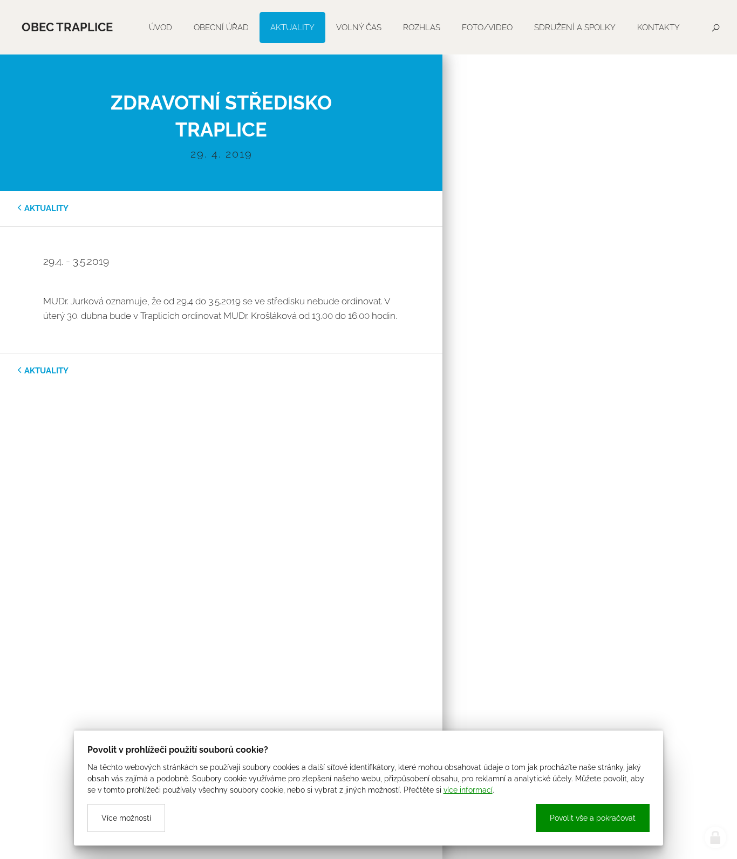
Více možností (126, 818)
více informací (468, 790)
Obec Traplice (67, 27)
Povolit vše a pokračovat (593, 818)
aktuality (46, 208)
